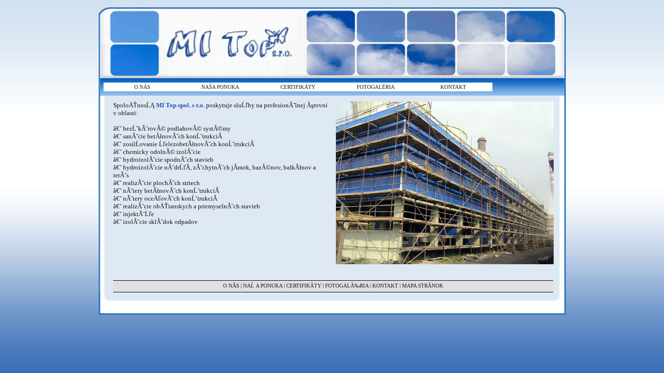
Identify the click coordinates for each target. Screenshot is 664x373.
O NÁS (142, 87)
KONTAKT (453, 87)
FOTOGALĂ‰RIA (346, 285)
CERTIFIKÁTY (297, 87)
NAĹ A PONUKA (262, 285)
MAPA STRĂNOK (422, 285)
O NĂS (231, 285)
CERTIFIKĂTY (303, 285)
